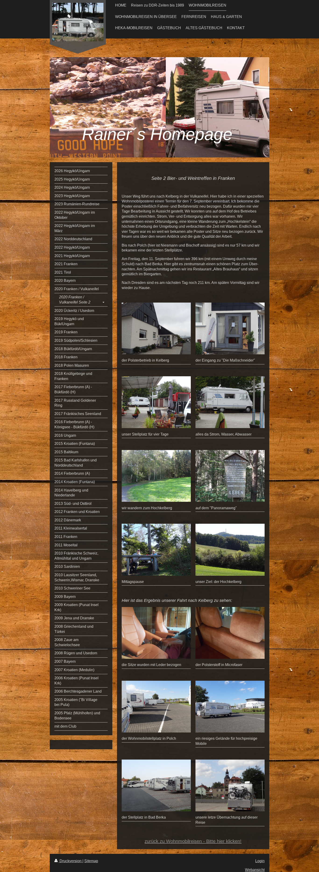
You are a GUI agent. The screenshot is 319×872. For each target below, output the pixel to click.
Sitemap (91, 861)
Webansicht (255, 870)
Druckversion (70, 861)
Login (260, 861)
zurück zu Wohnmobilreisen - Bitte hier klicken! (193, 841)
